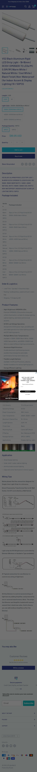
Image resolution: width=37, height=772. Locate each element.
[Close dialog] (36, 373)
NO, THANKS (27, 394)
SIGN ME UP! (28, 391)
